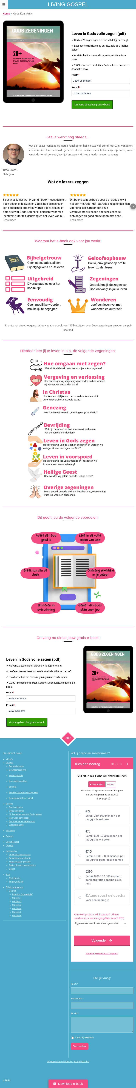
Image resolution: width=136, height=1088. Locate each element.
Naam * (74, 984)
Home (6, 13)
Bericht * (75, 1013)
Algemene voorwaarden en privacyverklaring (68, 1061)
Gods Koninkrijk (22, 13)
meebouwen (12, 851)
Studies (9, 763)
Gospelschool (12, 842)
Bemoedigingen (16, 766)
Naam (75, 74)
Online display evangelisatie (22, 865)
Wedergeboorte (16, 825)
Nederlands (14, 878)
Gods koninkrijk (16, 811)
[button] (3, 206)
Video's (9, 759)
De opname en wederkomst (22, 821)
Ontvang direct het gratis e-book (92, 104)
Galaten (12, 891)
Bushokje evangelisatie (20, 858)
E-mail (76, 87)
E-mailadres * (77, 998)
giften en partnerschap (20, 854)
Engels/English (16, 881)
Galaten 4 (16, 908)
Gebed (12, 869)
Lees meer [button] (9, 220)
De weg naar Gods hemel (21, 798)
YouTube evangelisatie (19, 861)
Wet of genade (16, 775)
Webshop (10, 830)
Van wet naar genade (19, 818)
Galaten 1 (16, 898)
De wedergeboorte (17, 770)
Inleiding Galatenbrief (22, 894)
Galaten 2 (16, 901)
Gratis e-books (16, 807)
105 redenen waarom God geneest (25, 814)
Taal (8, 874)
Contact (9, 836)
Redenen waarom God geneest (23, 792)
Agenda (9, 845)
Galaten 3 (16, 905)
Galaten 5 (16, 912)
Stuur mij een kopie (84, 1037)
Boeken (9, 804)
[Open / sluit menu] (4, 4)
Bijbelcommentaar (14, 887)
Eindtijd (12, 787)
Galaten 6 (16, 915)
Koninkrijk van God (18, 781)
